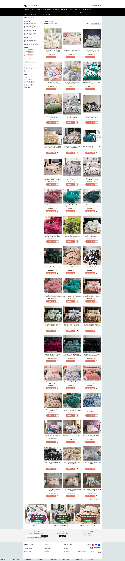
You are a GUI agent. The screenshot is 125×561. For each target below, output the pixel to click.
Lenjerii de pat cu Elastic (29, 24)
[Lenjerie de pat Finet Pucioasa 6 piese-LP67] (92, 71)
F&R (26, 65)
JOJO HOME (28, 68)
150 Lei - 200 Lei (29, 82)
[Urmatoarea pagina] (99, 499)
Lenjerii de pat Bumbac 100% (30, 40)
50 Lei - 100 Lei (28, 79)
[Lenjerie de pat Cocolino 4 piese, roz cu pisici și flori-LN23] (92, 255)
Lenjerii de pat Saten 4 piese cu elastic (31, 44)
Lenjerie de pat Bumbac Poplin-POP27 (92, 409)
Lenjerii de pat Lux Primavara (30, 33)
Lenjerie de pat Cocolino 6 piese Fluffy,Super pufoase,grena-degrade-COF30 (53, 235)
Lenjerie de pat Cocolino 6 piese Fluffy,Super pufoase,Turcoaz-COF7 (72, 205)
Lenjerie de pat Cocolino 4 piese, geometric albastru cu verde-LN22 (72, 267)
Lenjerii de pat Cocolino (28, 41)
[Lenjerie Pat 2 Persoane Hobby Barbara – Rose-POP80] (72, 427)
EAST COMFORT (29, 64)
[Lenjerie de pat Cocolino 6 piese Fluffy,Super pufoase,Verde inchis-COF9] (92, 196)
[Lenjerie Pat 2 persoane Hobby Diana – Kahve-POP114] (72, 480)
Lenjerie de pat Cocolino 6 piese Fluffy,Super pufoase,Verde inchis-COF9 (91, 205)
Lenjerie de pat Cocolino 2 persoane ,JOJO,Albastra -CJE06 (72, 382)
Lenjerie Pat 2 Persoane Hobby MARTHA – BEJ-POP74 (92, 436)
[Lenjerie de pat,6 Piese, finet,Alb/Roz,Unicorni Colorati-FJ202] (53, 71)
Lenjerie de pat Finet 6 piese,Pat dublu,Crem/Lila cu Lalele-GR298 (53, 51)
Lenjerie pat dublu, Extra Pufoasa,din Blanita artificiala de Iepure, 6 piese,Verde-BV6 (53, 267)
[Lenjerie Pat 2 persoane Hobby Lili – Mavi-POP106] (92, 453)
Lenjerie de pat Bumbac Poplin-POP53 (52, 435)
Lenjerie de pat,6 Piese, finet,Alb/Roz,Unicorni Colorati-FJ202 (53, 83)
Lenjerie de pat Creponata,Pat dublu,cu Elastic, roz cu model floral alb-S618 (72, 51)
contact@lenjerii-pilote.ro (88, 537)
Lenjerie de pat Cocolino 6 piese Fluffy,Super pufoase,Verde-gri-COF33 (72, 235)
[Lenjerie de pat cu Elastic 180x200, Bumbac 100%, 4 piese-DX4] (72, 71)
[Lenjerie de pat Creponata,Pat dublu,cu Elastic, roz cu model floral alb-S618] (72, 38)
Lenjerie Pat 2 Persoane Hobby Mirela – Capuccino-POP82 (72, 463)
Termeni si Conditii (28, 548)
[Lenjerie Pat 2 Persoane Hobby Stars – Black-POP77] (53, 453)
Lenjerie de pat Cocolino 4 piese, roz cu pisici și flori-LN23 (91, 267)
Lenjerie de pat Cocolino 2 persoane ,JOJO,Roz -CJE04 (53, 382)
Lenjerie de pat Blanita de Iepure (30, 36)
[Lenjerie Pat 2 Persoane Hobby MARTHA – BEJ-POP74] (92, 427)
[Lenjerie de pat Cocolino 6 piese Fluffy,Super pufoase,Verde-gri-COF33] (72, 225)
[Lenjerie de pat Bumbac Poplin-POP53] (53, 427)
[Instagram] (65, 536)
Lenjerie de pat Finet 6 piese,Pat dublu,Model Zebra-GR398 (92, 116)
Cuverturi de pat (41, 559)
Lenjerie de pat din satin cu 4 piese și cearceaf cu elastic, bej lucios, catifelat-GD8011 (52, 147)
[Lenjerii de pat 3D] (37, 514)
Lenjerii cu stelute (78, 559)
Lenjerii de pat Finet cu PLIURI (30, 30)
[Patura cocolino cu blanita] (87, 514)
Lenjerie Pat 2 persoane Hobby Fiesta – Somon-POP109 (52, 490)
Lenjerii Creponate (28, 37)
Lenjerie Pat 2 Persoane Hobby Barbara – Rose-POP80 (72, 436)
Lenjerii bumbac (66, 559)
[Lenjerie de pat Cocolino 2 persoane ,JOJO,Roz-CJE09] (92, 372)
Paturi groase (90, 559)
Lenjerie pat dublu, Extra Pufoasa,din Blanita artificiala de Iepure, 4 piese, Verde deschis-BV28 (72, 409)
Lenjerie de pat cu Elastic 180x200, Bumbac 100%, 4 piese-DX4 (72, 83)
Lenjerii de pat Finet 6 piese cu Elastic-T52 (91, 147)
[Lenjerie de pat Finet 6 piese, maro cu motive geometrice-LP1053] (72, 136)
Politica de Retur (47, 548)
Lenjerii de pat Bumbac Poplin (30, 31)
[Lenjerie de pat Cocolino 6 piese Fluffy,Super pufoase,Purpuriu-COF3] (53, 196)
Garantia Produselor (48, 550)
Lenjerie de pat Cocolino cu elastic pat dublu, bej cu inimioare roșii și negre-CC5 (53, 178)
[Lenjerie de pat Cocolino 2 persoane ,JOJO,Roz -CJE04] (53, 372)
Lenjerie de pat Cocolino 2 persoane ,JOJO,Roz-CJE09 (92, 382)
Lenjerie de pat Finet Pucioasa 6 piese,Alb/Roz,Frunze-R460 (92, 178)
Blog (49, 14)
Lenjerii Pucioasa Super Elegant (30, 26)
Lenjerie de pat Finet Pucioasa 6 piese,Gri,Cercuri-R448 (72, 116)
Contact (25, 553)
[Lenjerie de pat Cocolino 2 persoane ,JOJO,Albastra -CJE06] (72, 372)
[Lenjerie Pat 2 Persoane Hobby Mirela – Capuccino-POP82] (72, 453)
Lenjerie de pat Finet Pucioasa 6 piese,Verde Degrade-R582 (53, 116)
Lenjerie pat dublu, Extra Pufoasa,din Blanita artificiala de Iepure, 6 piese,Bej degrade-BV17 (91, 325)
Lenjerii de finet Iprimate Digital (30, 38)
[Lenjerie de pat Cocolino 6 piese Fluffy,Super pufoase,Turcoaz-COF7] (72, 196)
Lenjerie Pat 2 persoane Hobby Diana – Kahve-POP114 (72, 490)
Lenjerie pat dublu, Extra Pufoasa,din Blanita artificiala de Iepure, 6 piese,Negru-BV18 (92, 355)
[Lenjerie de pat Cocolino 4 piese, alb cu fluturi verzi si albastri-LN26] (72, 167)
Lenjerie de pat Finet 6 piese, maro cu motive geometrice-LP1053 (72, 147)
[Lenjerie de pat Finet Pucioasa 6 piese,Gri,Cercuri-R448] (72, 104)
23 (96, 499)
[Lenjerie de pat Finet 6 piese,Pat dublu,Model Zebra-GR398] (92, 104)
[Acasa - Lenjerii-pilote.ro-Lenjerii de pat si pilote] (30, 6)
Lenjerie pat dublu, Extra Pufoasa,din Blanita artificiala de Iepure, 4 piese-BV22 (72, 295)
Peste (27, 49)
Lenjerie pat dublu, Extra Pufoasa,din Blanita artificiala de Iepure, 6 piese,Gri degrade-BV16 (72, 325)
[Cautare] (67, 6)
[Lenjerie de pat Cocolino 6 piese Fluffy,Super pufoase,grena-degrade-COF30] (53, 225)
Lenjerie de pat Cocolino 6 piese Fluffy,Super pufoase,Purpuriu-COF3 (53, 205)
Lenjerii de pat (2, 559)
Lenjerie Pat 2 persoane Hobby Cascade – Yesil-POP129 (92, 490)
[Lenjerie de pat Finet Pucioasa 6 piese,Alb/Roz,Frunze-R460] (92, 167)
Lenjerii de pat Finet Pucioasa (30, 23)
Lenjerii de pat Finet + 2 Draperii (30, 43)
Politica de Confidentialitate (38, 538)
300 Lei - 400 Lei (29, 85)
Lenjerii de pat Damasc (28, 29)
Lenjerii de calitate (53, 559)
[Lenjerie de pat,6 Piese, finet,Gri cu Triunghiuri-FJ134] (92, 38)
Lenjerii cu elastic (15, 559)
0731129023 (89, 535)
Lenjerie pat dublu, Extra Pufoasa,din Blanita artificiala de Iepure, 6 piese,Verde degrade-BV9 (53, 325)
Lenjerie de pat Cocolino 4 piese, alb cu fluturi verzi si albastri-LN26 (72, 178)
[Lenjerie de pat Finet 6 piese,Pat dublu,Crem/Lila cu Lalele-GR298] (53, 38)
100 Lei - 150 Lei (29, 81)
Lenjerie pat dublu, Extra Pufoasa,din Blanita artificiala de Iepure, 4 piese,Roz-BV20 (53, 295)
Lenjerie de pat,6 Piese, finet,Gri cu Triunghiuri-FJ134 (91, 51)
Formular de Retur (47, 551)
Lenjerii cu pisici (28, 559)
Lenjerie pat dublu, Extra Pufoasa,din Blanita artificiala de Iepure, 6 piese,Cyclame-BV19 (53, 355)
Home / (26, 17)
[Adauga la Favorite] (57, 57)
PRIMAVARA (28, 70)
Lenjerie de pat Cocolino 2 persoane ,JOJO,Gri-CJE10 (53, 409)
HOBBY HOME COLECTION (31, 67)
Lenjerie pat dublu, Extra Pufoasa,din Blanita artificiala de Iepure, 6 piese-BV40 (72, 355)
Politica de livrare (27, 551)
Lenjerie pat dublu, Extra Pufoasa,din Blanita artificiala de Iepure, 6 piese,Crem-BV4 (92, 235)
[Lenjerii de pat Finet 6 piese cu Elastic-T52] (92, 136)
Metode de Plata (47, 547)
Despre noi (26, 547)
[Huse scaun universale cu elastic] (62, 514)
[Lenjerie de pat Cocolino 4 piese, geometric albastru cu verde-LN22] (72, 255)
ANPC (45, 553)
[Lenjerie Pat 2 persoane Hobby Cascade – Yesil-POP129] (92, 480)
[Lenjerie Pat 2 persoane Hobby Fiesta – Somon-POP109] (53, 480)
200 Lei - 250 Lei (29, 84)
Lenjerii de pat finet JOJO (29, 27)
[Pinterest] (62, 536)
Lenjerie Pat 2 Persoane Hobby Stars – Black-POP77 (52, 463)
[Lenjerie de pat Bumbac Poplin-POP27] (92, 400)
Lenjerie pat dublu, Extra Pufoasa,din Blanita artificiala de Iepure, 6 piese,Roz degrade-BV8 (91, 295)
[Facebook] (60, 536)
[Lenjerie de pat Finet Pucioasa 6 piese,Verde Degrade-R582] (53, 104)
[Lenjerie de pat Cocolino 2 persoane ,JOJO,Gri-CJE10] (53, 400)
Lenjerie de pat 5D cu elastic (29, 34)
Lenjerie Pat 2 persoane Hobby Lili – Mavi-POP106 (92, 463)
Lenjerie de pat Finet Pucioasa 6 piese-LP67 (91, 83)
